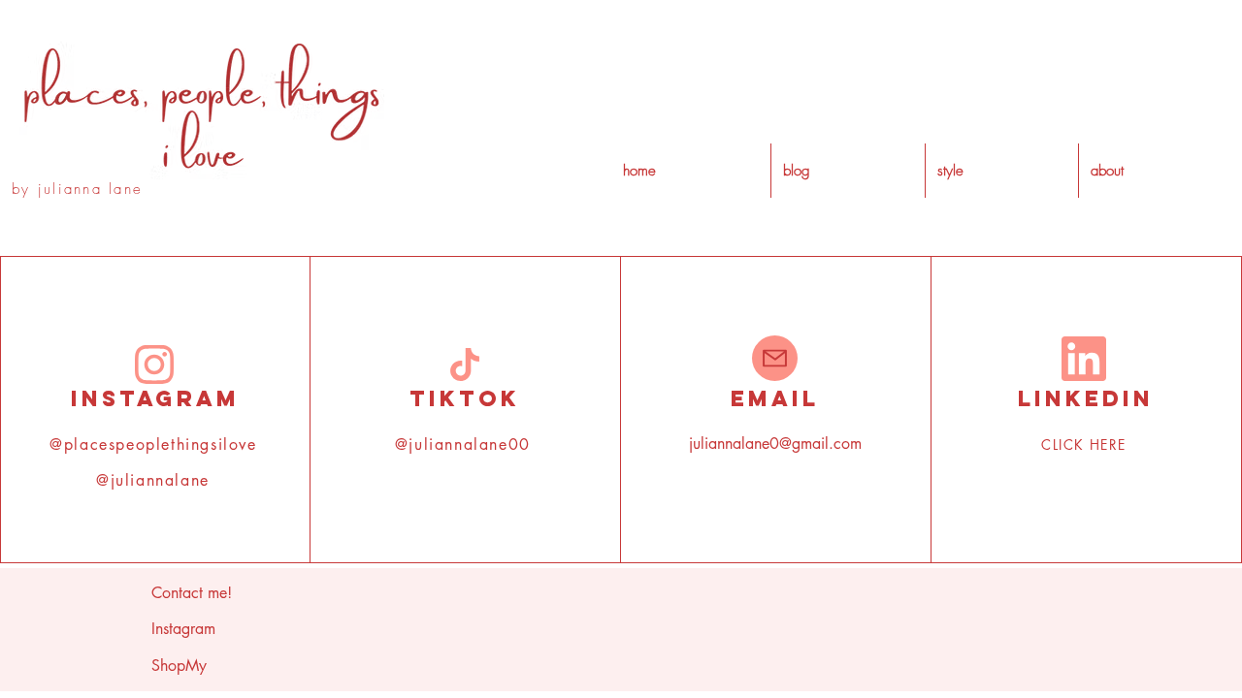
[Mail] (775, 358)
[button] (1002, 170)
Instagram (183, 629)
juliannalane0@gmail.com (775, 443)
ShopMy (179, 665)
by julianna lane (77, 189)
